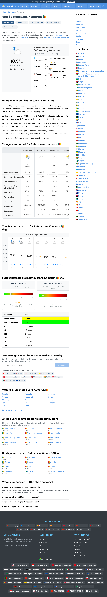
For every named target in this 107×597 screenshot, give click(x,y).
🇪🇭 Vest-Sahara (82, 213)
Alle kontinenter (44, 549)
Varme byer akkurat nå (82, 539)
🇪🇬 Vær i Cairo (68, 526)
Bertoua (5, 403)
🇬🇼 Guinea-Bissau (83, 111)
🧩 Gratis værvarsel (46, 559)
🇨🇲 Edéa (5, 467)
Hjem (4, 12)
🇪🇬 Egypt (79, 82)
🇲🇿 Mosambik (81, 152)
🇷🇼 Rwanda (80, 170)
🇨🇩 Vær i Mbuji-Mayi (27, 526)
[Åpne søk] (103, 6)
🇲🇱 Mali (79, 137)
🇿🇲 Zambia (80, 216)
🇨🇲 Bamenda (30, 458)
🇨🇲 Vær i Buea (30, 438)
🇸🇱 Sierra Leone (82, 181)
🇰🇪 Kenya (79, 117)
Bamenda (51, 394)
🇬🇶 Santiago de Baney (56, 472)
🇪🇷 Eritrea (79, 91)
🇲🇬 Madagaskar (82, 131)
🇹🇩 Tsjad (79, 205)
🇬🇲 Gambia (80, 102)
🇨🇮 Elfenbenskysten (84, 88)
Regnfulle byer (79, 546)
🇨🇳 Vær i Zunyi (42, 526)
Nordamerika (68, 6)
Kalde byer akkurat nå (81, 542)
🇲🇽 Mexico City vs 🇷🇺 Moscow (14, 380)
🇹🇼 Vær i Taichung (37, 529)
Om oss (42, 539)
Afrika (24, 6)
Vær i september (37, 22)
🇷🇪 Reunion (80, 167)
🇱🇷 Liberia (80, 129)
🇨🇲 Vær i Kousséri (54, 438)
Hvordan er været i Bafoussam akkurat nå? (22, 487)
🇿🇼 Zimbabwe (81, 219)
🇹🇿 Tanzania (80, 199)
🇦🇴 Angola (80, 56)
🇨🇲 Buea (28, 467)
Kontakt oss (43, 542)
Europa (56, 6)
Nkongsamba (7, 400)
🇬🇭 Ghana (79, 105)
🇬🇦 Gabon (80, 99)
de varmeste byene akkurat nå (56, 38)
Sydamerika (94, 6)
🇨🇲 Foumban (7, 458)
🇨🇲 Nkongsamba (54, 458)
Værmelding (8, 22)
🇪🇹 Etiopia (80, 96)
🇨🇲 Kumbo (6, 463)
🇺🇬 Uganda (80, 210)
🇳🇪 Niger (79, 158)
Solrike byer (78, 552)
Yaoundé (28, 394)
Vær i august (21, 22)
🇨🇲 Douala (52, 463)
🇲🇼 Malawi (80, 134)
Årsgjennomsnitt (53, 22)
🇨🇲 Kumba (29, 463)
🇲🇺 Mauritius (81, 146)
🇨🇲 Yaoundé (7, 472)
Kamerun (11, 12)
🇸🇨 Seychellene (82, 178)
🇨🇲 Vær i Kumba (54, 434)
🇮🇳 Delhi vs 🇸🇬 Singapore (52, 377)
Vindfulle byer (78, 549)
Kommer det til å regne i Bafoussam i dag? (21, 502)
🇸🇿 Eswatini (80, 93)
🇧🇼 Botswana (81, 62)
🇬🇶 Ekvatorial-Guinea (84, 85)
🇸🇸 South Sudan (82, 187)
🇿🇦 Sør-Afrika (81, 190)
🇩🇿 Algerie (80, 53)
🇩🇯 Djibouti (80, 79)
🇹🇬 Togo (79, 202)
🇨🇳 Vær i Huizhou (68, 529)
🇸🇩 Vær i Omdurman (83, 529)
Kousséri (51, 400)
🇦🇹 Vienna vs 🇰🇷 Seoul (11, 377)
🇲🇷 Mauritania (81, 143)
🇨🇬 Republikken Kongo (85, 164)
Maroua (5, 397)
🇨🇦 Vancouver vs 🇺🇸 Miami (12, 373)
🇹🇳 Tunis (79, 208)
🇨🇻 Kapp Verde (81, 114)
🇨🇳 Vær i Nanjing (12, 526)
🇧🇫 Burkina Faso (82, 65)
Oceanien (81, 6)
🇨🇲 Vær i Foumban (55, 443)
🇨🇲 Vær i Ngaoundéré (33, 434)
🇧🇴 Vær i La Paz (81, 526)
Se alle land (71, 2)
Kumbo (5, 406)
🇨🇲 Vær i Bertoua (9, 443)
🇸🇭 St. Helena (81, 193)
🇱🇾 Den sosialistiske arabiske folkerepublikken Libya (87, 75)
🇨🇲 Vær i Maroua (8, 434)
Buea (27, 400)
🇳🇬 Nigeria (80, 161)
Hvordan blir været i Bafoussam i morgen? (21, 497)
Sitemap (42, 546)
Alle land (42, 552)
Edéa (27, 406)
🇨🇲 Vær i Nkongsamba (11, 438)
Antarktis (35, 6)
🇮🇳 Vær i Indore (55, 526)
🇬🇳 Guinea (80, 108)
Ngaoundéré (29, 397)
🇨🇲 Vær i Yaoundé (32, 429)
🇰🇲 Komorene (81, 120)
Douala (5, 394)
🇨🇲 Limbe (51, 467)
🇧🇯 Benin (79, 59)
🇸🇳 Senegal (80, 175)
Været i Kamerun (10, 27)
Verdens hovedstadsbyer (47, 556)
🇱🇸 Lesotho (80, 126)
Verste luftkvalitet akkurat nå (84, 556)
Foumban (51, 403)
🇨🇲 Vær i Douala (8, 429)
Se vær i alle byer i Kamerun (13, 410)
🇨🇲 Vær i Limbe (31, 443)
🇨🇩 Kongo (79, 123)
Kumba (50, 397)
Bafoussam (80, 27)
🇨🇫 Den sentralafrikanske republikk (90, 71)
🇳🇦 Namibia (80, 155)
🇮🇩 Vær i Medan (95, 526)
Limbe (27, 403)
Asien (46, 6)
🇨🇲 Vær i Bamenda (55, 429)
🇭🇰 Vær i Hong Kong (52, 529)
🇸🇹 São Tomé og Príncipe (86, 172)
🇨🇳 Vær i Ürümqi (22, 529)
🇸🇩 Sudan (79, 196)
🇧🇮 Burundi (80, 68)
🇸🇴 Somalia (80, 184)
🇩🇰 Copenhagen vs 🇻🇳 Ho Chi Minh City (39, 373)
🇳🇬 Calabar (29, 472)
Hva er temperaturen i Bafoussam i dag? (21, 506)
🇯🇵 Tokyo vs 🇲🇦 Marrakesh (31, 377)
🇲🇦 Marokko (80, 140)
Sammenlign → (62, 365)
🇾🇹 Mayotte (80, 149)
